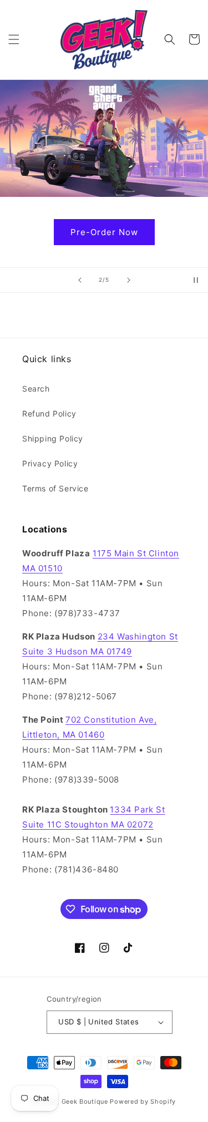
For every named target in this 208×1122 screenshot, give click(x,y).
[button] (14, 39)
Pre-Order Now (104, 231)
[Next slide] (128, 280)
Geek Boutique (85, 1101)
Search (36, 388)
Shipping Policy (52, 438)
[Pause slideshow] (196, 280)
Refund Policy (49, 413)
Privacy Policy (50, 463)
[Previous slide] (80, 280)
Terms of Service (55, 488)
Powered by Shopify (143, 1101)
